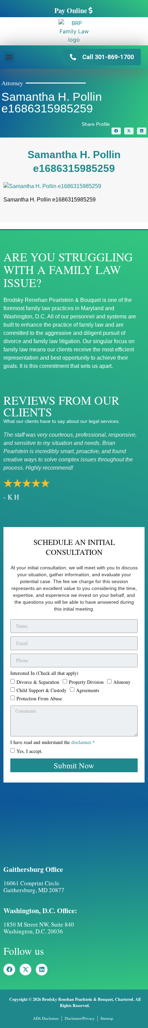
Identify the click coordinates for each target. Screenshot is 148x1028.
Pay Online (70, 10)
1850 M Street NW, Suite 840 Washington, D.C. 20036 (38, 927)
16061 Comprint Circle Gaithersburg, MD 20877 (33, 886)
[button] (9, 57)
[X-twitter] (25, 969)
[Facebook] (9, 969)
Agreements (87, 690)
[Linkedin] (41, 969)
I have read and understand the (52, 742)
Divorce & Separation (38, 681)
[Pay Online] (90, 10)
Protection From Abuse (39, 698)
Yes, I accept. (30, 751)
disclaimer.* (83, 742)
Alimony (121, 681)
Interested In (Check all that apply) (44, 673)
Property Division (86, 681)
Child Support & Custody (41, 690)
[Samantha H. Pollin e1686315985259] (52, 186)
